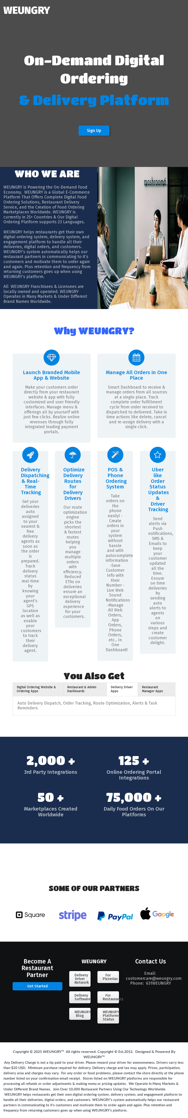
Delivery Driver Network (82, 979)
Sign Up (94, 130)
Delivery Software (82, 997)
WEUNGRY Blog (83, 1014)
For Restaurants (111, 997)
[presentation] (38, 689)
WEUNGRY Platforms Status (111, 1015)
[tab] (38, 689)
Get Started (37, 986)
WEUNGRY (26, 10)
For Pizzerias (110, 977)
